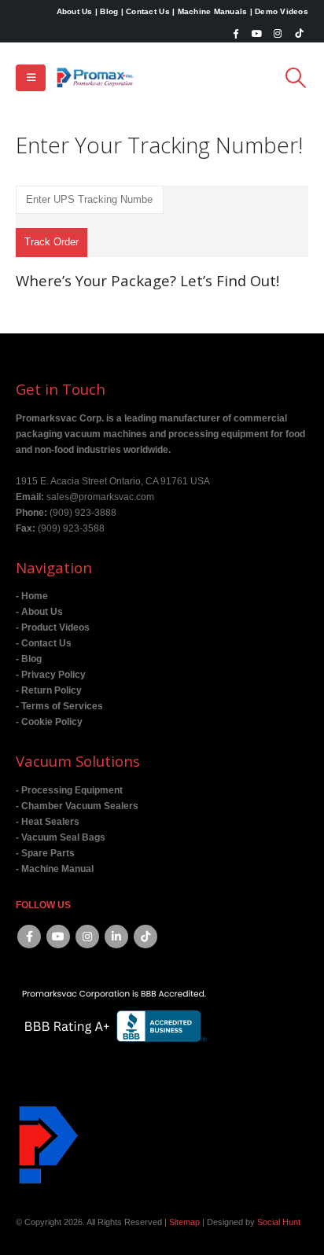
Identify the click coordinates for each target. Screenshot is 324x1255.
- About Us (39, 611)
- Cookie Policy (49, 721)
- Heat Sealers (47, 821)
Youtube (58, 936)
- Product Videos (53, 627)
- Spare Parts (45, 853)
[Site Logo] (95, 77)
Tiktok (145, 936)
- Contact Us (44, 643)
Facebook (29, 936)
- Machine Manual (55, 868)
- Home (32, 596)
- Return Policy (49, 690)
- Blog (29, 658)
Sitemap (184, 1222)
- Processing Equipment (69, 790)
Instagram (87, 936)
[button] (31, 77)
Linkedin (116, 936)
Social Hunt (278, 1222)
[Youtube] (257, 33)
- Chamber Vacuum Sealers (77, 805)
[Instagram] (277, 33)
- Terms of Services (59, 706)
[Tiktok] (298, 33)
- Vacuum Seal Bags (60, 837)
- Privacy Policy (51, 674)
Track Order (51, 242)
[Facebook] (235, 33)
